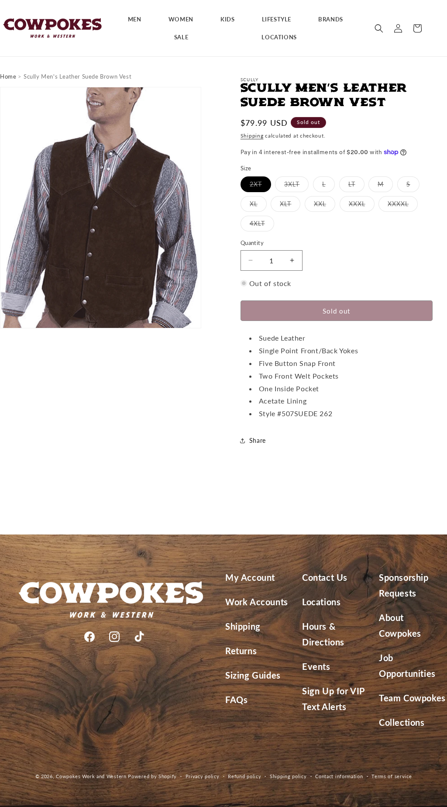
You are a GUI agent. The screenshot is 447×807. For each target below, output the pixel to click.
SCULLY (250, 79)
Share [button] (257, 440)
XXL (324, 206)
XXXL (362, 206)
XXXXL (403, 206)
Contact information (339, 776)
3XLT (296, 186)
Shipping (252, 135)
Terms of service (391, 776)
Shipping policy (288, 776)
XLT (290, 206)
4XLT (262, 225)
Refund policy (244, 776)
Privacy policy (203, 776)
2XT (260, 186)
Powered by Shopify (152, 776)
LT (356, 186)
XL (258, 206)
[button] (138, 19)
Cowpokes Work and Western (91, 776)
